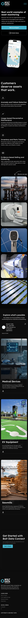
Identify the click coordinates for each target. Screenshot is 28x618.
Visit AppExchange (5, 597)
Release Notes (4, 599)
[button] (25, 3)
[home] (6, 4)
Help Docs (3, 601)
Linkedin (3, 607)
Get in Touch (4, 595)
